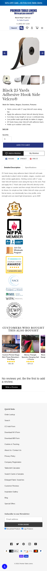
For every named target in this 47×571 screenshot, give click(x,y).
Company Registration (13, 462)
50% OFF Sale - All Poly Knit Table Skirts (23, 3)
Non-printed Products (13, 529)
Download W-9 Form (12, 432)
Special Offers (10, 504)
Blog (6, 498)
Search (7, 420)
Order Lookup (10, 414)
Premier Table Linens (26, 563)
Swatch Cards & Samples (14, 474)
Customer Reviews (12, 486)
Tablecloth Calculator (12, 468)
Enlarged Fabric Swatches (14, 480)
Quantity (5, 135)
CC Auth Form (10, 426)
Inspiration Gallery (11, 492)
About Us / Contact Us (13, 450)
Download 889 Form (12, 438)
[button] (4, 566)
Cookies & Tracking (12, 444)
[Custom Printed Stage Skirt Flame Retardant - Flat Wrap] (11, 344)
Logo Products (28, 529)
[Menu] (42, 27)
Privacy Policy (10, 456)
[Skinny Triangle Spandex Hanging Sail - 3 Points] (30, 344)
